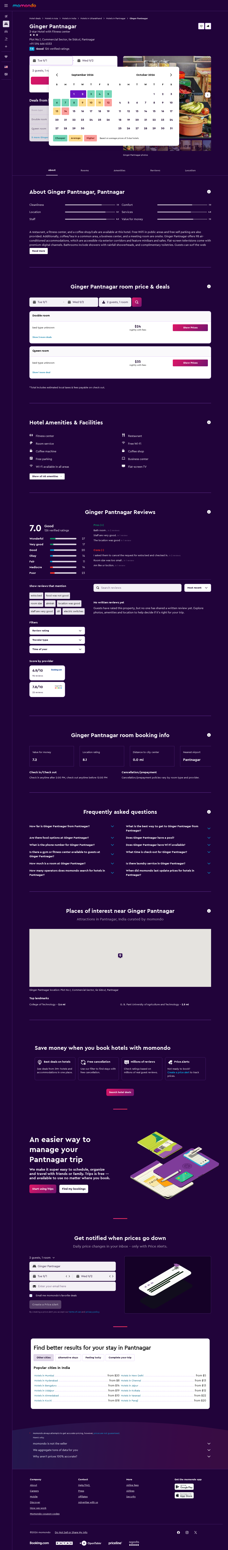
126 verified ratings (57, 48)
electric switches (73, 611)
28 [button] (65, 128)
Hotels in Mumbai (44, 1375)
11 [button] (100, 102)
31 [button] (171, 128)
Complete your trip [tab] (120, 1357)
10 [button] (91, 102)
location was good (69, 603)
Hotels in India (69, 18)
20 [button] (57, 119)
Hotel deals (35, 18)
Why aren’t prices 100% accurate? (55, 1456)
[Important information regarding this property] (209, 735)
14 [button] (65, 111)
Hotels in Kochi (43, 1400)
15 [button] (74, 111)
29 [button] (74, 128)
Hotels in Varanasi (131, 1395)
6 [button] (57, 102)
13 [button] (57, 111)
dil (58, 611)
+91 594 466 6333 (40, 43)
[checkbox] (47, 672)
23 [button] (82, 119)
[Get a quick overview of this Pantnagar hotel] (209, 192)
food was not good (57, 595)
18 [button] (99, 111)
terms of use (75, 1312)
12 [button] (108, 102)
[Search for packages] (6, 39)
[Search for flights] (6, 16)
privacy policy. (93, 1312)
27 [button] (56, 128)
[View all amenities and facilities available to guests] (209, 422)
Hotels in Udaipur (44, 1390)
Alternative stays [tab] (68, 1357)
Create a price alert (178, 1072)
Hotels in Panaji (129, 1400)
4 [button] (99, 94)
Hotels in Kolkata (130, 1390)
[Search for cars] (6, 31)
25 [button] (99, 119)
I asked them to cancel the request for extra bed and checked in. (137, 555)
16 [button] (82, 111)
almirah (50, 603)
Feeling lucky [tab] (93, 1357)
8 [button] (74, 102)
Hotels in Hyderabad (46, 1380)
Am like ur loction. (109, 565)
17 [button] (91, 111)
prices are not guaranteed (106, 1433)
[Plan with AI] (6, 46)
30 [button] (82, 128)
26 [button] (108, 119)
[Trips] (6, 56)
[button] (6, 5)
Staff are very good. (111, 535)
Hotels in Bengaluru (45, 1385)
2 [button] (82, 94)
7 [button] (65, 102)
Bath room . (106, 530)
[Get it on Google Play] (184, 1486)
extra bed (36, 595)
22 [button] (74, 119)
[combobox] (76, 1266)
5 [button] (108, 94)
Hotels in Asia (51, 18)
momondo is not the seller (50, 1443)
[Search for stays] (6, 24)
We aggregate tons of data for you (55, 1450)
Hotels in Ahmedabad (46, 1395)
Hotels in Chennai (131, 1380)
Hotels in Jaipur (129, 1385)
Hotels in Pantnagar (115, 18)
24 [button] (91, 119)
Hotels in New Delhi (132, 1375)
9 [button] (82, 102)
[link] (120, 1092)
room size (36, 603)
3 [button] (91, 94)
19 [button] (108, 111)
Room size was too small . (114, 560)
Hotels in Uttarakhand (91, 18)
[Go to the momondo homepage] (24, 5)
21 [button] (65, 119)
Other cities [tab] (44, 1357)
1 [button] (73, 94)
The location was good (112, 540)
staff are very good (42, 611)
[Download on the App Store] (184, 1495)
